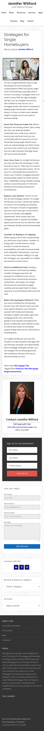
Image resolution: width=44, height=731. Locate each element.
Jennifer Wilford (22, 3)
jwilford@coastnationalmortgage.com (22, 427)
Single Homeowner (13, 372)
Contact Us (6, 640)
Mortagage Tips (22, 366)
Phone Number (9, 513)
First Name (8, 494)
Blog (4, 635)
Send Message (22, 546)
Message (7, 522)
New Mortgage (31, 369)
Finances (20, 369)
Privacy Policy (7, 630)
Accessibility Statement (11, 626)
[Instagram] (27, 567)
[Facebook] (21, 567)
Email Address (9, 503)
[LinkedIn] (16, 567)
